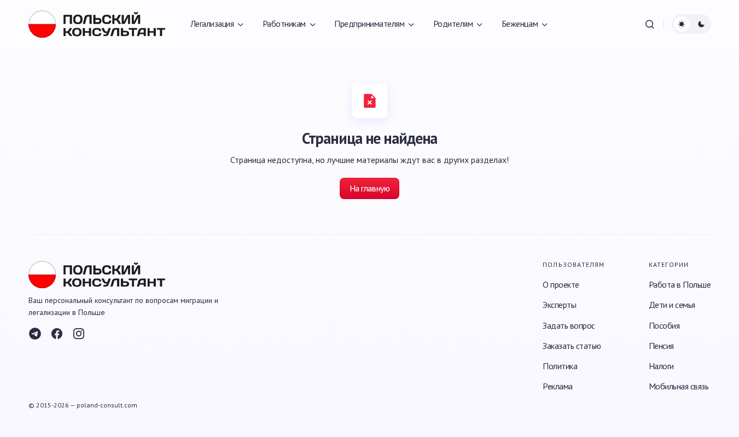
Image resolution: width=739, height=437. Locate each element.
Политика (560, 365)
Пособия (664, 325)
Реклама (558, 386)
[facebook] (57, 334)
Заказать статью (572, 345)
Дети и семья (672, 304)
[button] (650, 24)
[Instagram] (79, 334)
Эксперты (559, 304)
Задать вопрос (569, 325)
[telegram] (35, 334)
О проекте (561, 284)
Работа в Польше (680, 284)
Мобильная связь (679, 386)
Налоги (661, 365)
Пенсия (661, 345)
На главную (369, 188)
